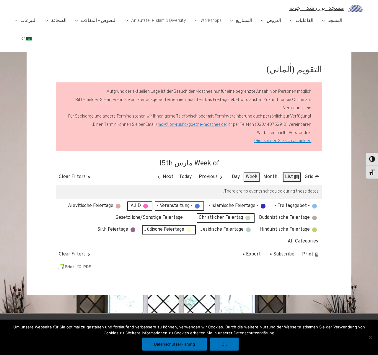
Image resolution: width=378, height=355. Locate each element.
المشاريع (244, 21)
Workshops (211, 21)
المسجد (335, 21)
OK (224, 344)
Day (236, 177)
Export (253, 254)
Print (311, 255)
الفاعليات (304, 21)
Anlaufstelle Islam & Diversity (158, 21)
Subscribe (283, 254)
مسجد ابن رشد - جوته (316, 8)
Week (252, 177)
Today (185, 177)
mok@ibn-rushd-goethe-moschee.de (192, 125)
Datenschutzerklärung (174, 344)
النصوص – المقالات (99, 21)
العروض (274, 21)
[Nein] (371, 337)
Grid (312, 178)
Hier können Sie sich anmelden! (282, 141)
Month (270, 177)
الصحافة (58, 21)
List (292, 178)
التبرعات (28, 21)
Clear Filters (72, 177)
